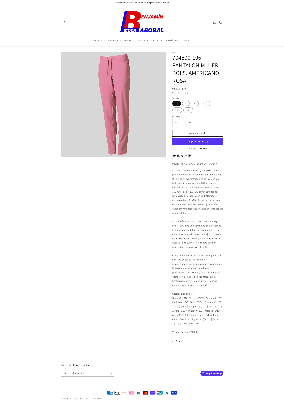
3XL (188, 110)
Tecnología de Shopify (94, 398)
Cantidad (176, 116)
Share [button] (178, 341)
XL (213, 103)
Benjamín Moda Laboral (76, 398)
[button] (64, 22)
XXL (177, 110)
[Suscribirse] (110, 373)
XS (176, 103)
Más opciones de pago (198, 148)
